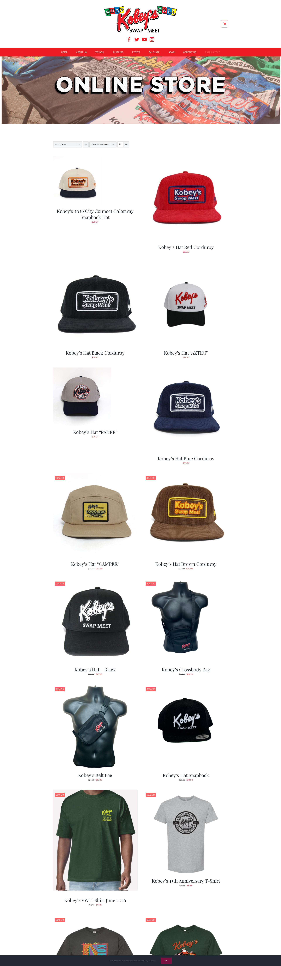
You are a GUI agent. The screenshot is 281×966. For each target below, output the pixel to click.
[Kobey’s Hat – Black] (95, 580)
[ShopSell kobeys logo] (140, 7)
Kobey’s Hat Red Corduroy (186, 247)
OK (166, 960)
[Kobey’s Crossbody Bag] (185, 580)
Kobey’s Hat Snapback (186, 775)
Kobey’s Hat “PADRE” (95, 432)
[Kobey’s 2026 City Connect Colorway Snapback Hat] (77, 158)
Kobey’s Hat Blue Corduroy (186, 458)
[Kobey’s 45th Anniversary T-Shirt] (185, 791)
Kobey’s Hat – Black (95, 669)
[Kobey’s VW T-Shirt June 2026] (95, 791)
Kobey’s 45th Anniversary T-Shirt (186, 880)
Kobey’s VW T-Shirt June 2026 (95, 900)
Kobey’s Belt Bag (95, 775)
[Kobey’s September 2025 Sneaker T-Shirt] (95, 916)
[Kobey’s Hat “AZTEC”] (185, 263)
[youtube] (144, 39)
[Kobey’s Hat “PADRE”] (82, 369)
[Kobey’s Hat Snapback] (185, 686)
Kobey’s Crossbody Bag (186, 669)
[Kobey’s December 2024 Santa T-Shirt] (185, 916)
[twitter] (136, 39)
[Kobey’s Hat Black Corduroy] (95, 263)
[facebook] (129, 39)
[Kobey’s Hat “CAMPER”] (95, 474)
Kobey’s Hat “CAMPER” (95, 564)
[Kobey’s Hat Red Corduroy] (185, 158)
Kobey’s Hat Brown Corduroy (185, 564)
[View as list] (126, 144)
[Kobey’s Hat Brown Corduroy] (185, 474)
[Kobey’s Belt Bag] (95, 686)
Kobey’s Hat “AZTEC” (186, 353)
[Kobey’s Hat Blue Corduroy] (185, 369)
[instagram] (152, 39)
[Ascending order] (86, 144)
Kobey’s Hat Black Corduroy (95, 353)
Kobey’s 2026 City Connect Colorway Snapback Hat (95, 214)
